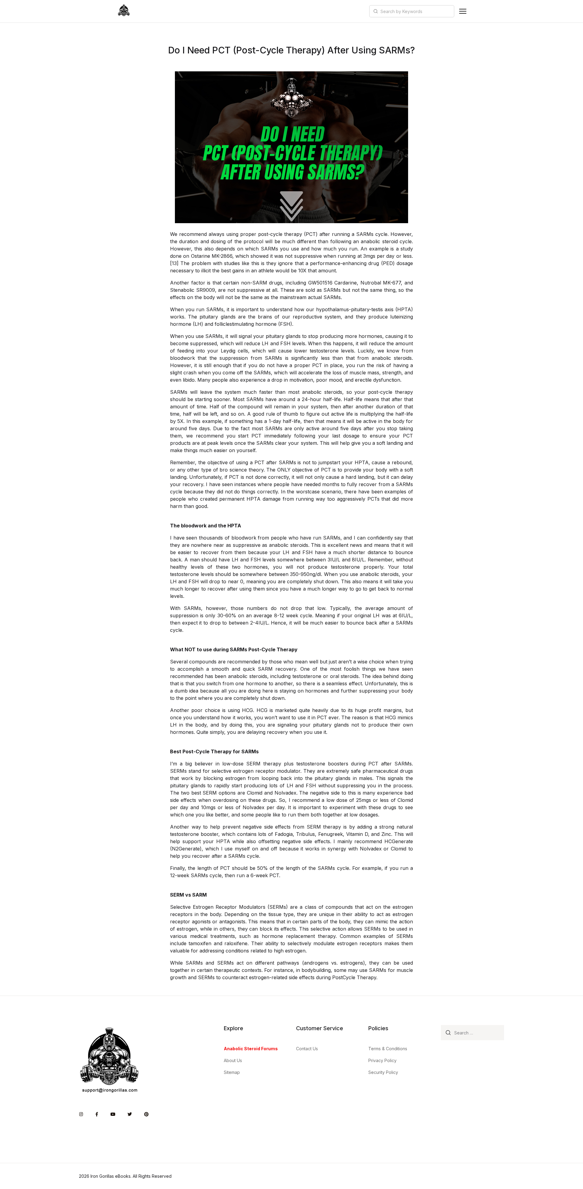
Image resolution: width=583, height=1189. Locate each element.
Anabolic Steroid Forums (251, 1048)
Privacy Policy (382, 1060)
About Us (233, 1060)
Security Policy (383, 1072)
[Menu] (462, 11)
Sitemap (232, 1072)
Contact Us (307, 1048)
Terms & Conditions (387, 1048)
